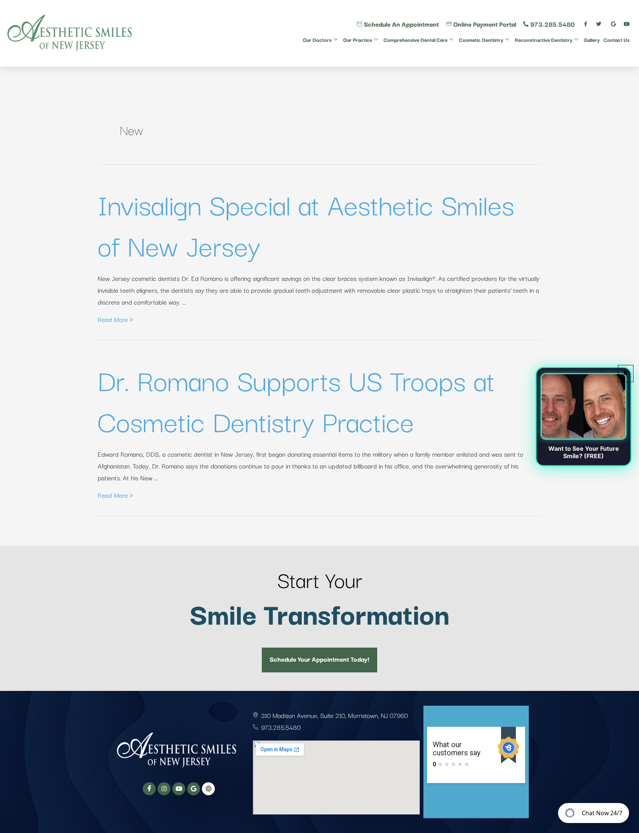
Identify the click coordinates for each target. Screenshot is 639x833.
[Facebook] (149, 788)
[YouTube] (178, 788)
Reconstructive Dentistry (543, 40)
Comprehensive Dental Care (415, 40)
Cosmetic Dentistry (481, 40)
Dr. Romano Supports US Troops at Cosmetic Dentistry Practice (296, 399)
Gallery (592, 40)
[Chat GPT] (208, 788)
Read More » (115, 319)
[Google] (193, 788)
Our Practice (357, 40)
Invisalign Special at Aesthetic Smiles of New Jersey (306, 224)
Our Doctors (317, 40)
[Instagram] (164, 788)
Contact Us (617, 40)
